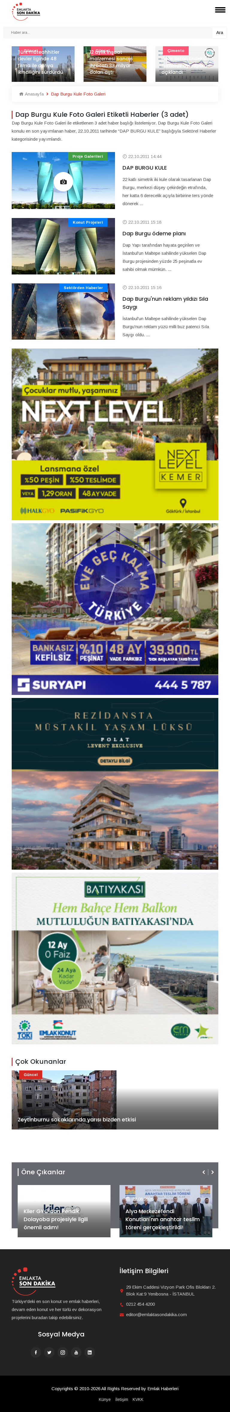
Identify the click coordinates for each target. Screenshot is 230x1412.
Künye (105, 1399)
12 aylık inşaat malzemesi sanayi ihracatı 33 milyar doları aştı (39, 62)
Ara (219, 32)
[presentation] (204, 1172)
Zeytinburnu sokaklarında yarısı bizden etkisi (77, 1119)
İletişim (121, 1399)
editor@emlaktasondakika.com (156, 1314)
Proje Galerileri (87, 156)
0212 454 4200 (140, 1304)
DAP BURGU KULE (144, 167)
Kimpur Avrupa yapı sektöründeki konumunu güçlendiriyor (184, 62)
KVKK (138, 1399)
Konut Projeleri (88, 222)
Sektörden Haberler (83, 288)
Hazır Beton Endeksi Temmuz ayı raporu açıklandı (112, 65)
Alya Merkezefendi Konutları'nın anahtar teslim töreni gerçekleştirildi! (61, 1219)
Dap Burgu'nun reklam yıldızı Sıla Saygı (165, 303)
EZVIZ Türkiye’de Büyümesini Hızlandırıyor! (162, 1223)
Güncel (31, 1074)
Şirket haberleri (147, 1189)
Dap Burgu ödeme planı (154, 233)
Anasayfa (34, 93)
